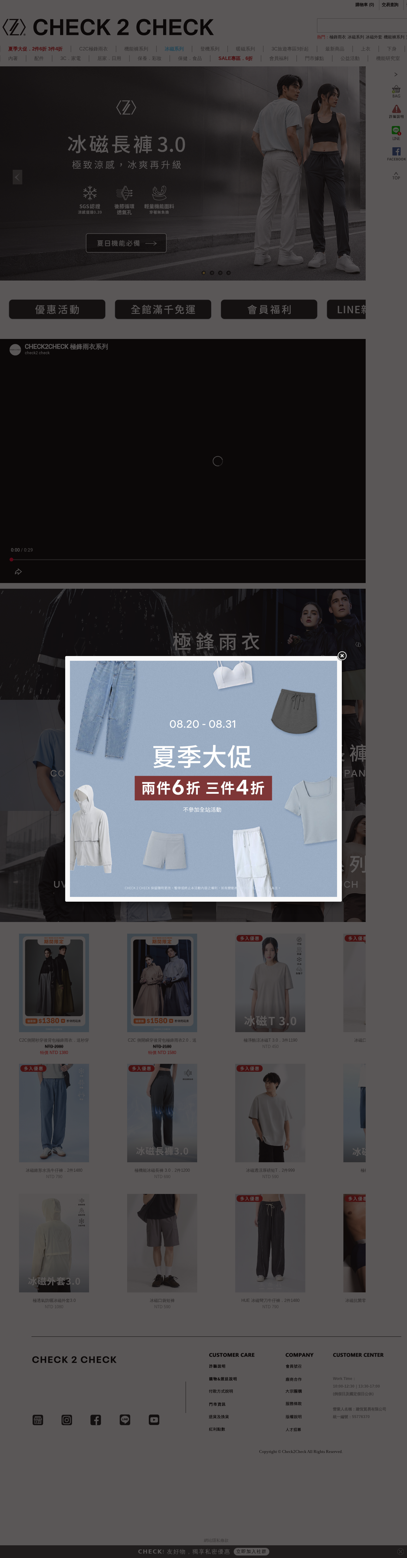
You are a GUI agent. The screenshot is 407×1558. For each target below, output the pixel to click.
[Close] (342, 656)
